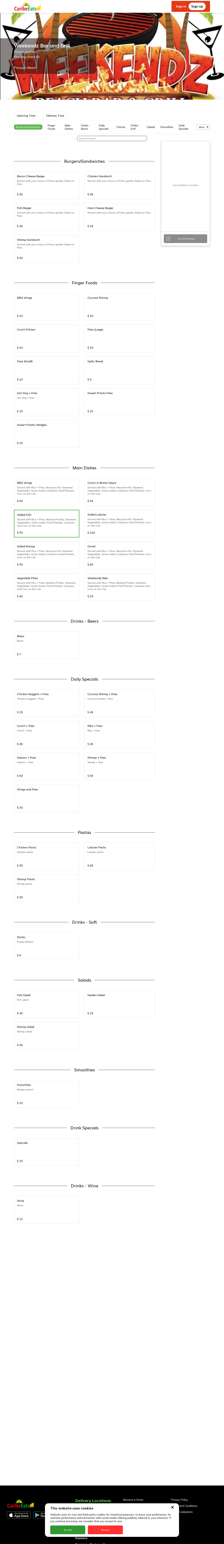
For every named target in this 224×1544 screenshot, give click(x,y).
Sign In (181, 6)
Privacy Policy (179, 1499)
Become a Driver (133, 1499)
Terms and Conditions (184, 1506)
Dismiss (105, 1529)
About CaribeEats (182, 1512)
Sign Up (197, 6)
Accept (68, 1529)
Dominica (81, 1538)
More (202, 127)
